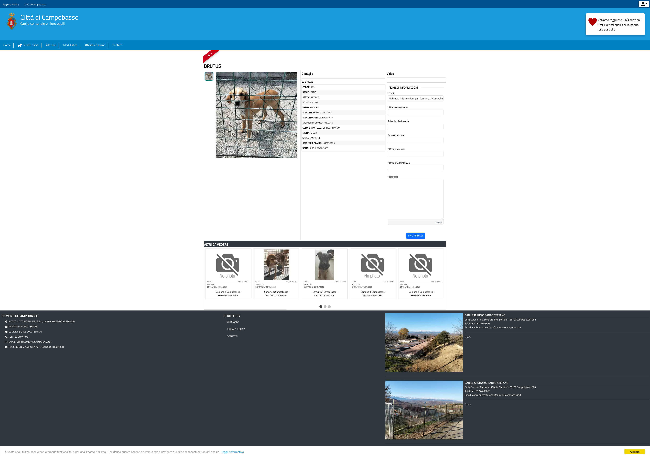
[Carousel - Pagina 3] (329, 306)
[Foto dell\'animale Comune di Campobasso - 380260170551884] (373, 264)
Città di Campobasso (35, 4)
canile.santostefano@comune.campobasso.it (496, 327)
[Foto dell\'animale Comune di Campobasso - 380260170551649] (228, 264)
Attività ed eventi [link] (94, 45)
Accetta (635, 451)
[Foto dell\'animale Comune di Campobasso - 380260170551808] (324, 264)
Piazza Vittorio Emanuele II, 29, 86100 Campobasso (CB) (41, 321)
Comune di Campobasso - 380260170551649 (228, 293)
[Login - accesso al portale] (644, 4)
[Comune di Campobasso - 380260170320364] (257, 114)
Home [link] (7, 45)
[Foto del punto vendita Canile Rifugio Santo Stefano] (424, 342)
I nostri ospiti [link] (31, 45)
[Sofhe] (11, 21)
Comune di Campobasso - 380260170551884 (373, 293)
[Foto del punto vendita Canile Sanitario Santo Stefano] (424, 410)
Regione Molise (11, 4)
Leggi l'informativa (232, 452)
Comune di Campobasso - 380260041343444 (421, 293)
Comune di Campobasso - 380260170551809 (277, 293)
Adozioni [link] (51, 45)
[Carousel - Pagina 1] (320, 306)
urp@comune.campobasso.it (34, 342)
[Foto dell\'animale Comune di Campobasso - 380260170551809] (276, 264)
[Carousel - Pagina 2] (325, 306)
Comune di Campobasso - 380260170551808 (325, 293)
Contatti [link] (117, 45)
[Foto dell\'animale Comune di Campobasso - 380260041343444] (421, 264)
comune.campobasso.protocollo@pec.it (38, 347)
